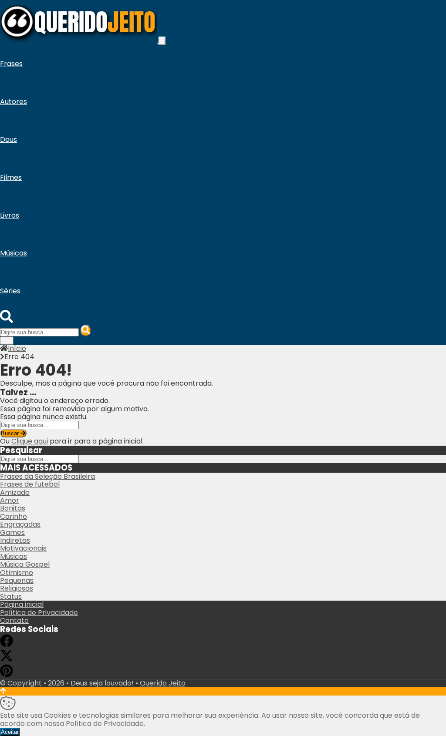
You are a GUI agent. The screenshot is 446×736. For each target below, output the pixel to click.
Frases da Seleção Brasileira (47, 476)
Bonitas (12, 508)
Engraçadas (20, 524)
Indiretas (15, 540)
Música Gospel (25, 564)
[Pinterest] (6, 675)
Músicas (13, 556)
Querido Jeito (163, 683)
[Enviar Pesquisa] (86, 330)
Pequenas (17, 580)
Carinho (13, 516)
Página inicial (22, 604)
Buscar (10, 433)
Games (12, 533)
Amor (9, 500)
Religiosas (16, 588)
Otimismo (16, 573)
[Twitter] (6, 660)
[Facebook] (6, 645)
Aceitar (10, 732)
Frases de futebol (30, 484)
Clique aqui (29, 441)
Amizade (15, 492)
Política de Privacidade (39, 613)
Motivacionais (23, 548)
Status (11, 596)
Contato (14, 620)
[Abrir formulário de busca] (6, 321)
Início (17, 348)
